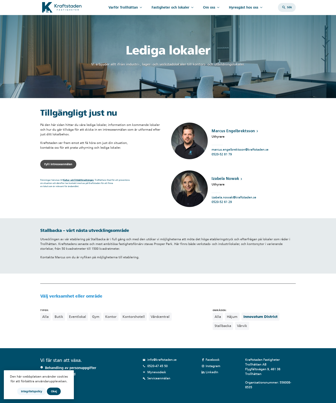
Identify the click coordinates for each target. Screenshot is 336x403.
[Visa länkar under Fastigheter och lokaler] (192, 7)
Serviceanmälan (156, 378)
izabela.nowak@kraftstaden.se (234, 197)
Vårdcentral (160, 317)
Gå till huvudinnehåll (55, 2)
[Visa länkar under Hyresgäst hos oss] (261, 7)
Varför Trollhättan (123, 7)
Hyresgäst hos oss (243, 7)
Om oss (209, 7)
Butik (59, 317)
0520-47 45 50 (155, 366)
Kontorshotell (133, 317)
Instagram (213, 366)
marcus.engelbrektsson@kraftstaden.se (240, 149)
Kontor (111, 317)
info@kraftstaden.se (160, 359)
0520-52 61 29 (222, 202)
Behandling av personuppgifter (70, 368)
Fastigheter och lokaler (170, 7)
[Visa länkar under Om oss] (218, 7)
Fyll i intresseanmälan (58, 164)
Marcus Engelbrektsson (235, 131)
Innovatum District (260, 317)
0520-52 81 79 (222, 154)
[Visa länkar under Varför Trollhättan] (141, 7)
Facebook (213, 359)
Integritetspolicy (31, 391)
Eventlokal (77, 317)
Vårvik (242, 326)
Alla (45, 317)
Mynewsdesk (154, 372)
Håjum (232, 317)
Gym (95, 317)
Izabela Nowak (227, 178)
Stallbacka (223, 326)
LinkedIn (212, 372)
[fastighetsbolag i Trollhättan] (72, 7)
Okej (54, 391)
